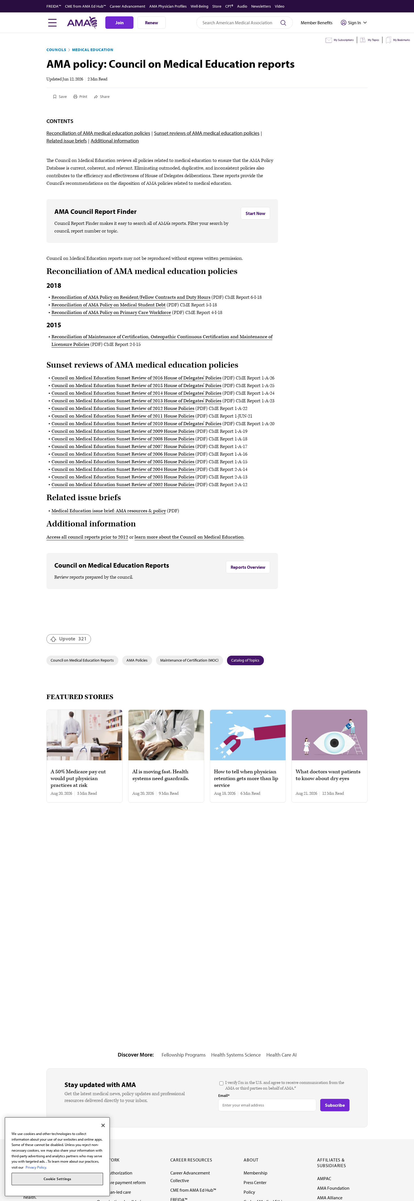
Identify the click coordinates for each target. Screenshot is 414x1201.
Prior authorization (114, 1173)
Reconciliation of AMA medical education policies (98, 133)
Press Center (255, 1182)
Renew (151, 22)
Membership (255, 1173)
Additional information (115, 140)
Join (119, 22)
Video (279, 6)
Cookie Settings (57, 1179)
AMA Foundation (333, 1188)
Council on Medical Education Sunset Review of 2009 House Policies (123, 431)
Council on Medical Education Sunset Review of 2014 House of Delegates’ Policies (136, 393)
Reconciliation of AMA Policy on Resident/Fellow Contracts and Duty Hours (131, 297)
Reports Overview (248, 567)
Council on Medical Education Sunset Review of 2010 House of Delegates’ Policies (136, 424)
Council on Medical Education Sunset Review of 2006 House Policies (123, 454)
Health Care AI (281, 1054)
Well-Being (199, 6)
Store (216, 6)
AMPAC (324, 1178)
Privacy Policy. (36, 1167)
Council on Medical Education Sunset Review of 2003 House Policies (123, 477)
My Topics (373, 40)
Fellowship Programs (184, 1054)
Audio (242, 6)
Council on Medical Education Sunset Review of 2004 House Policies (123, 469)
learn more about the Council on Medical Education (189, 537)
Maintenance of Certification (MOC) (189, 660)
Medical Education (92, 49)
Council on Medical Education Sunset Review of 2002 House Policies (123, 485)
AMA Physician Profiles (168, 6)
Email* (224, 1095)
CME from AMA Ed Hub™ (85, 6)
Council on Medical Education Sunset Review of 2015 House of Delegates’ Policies (136, 386)
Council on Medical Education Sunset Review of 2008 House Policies (123, 439)
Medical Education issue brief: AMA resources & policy (109, 511)
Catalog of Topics (245, 660)
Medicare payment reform (121, 1182)
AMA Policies (137, 660)
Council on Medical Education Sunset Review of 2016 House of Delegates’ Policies (136, 378)
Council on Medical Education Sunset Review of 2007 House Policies (123, 446)
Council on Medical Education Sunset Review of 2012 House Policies (123, 408)
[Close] (103, 1125)
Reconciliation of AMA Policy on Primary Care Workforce (111, 312)
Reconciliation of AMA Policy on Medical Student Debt (109, 305)
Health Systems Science (236, 1054)
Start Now (255, 213)
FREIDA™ (53, 6)
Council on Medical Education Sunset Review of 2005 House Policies (123, 462)
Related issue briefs (66, 140)
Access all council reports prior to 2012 (87, 537)
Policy (249, 1192)
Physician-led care (114, 1192)
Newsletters (261, 6)
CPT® (229, 6)
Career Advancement (127, 6)
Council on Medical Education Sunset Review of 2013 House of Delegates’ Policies (136, 401)
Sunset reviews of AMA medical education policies (206, 133)
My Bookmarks (401, 40)
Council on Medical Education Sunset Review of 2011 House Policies (123, 416)
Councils (56, 49)
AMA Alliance (329, 1197)
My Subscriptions (344, 40)
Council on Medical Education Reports (82, 660)
